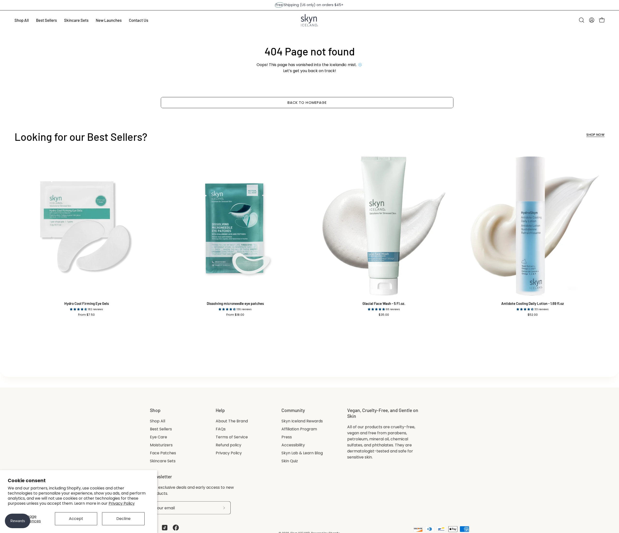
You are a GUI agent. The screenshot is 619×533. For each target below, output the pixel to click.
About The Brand (232, 421)
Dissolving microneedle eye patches (235, 303)
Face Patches (163, 453)
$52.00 (533, 314)
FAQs (221, 429)
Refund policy (228, 445)
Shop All (157, 421)
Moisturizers (161, 445)
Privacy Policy (122, 503)
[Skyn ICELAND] (309, 20)
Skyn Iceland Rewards (302, 421)
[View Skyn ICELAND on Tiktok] (164, 527)
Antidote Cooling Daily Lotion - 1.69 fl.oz (532, 303)
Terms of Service (232, 437)
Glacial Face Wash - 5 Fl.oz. (383, 303)
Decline (123, 518)
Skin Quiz (289, 461)
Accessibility (293, 445)
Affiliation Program (299, 429)
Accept (76, 518)
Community (293, 410)
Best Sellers (161, 429)
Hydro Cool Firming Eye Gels (86, 303)
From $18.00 (235, 314)
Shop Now (595, 135)
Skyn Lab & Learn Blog (302, 453)
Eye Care (158, 437)
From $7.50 (86, 314)
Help (220, 410)
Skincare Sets (163, 461)
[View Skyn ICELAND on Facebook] (175, 527)
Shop (155, 410)
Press (286, 437)
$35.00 (384, 314)
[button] (581, 20)
